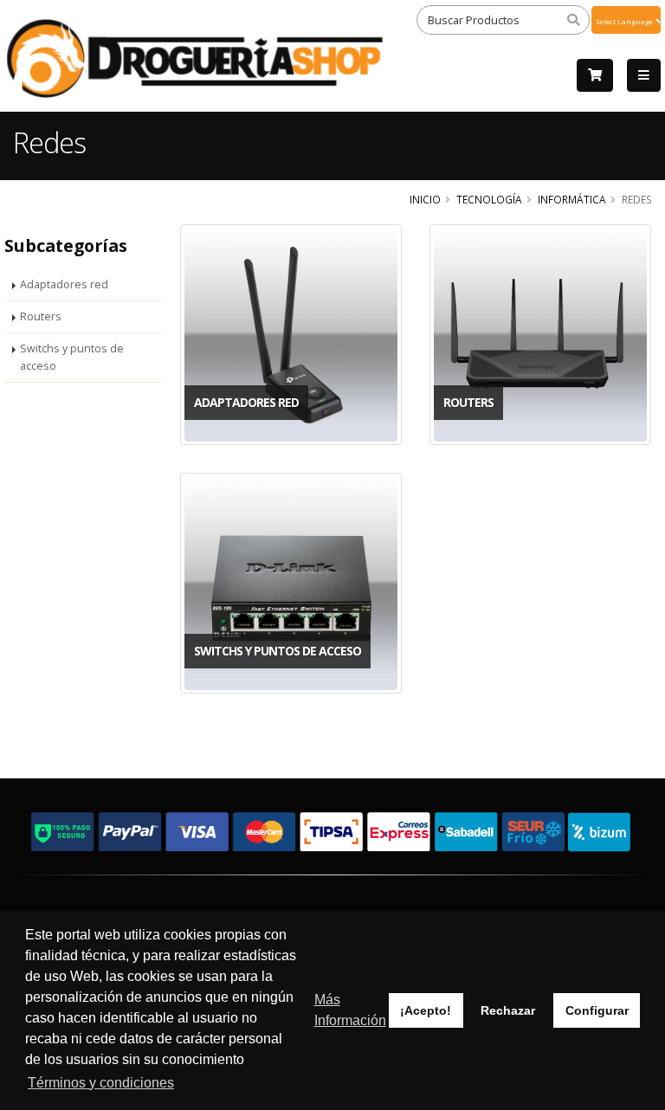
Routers (40, 316)
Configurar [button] (597, 1010)
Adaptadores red (64, 284)
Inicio (425, 199)
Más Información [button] (350, 1010)
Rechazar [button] (508, 1010)
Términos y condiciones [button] (101, 1082)
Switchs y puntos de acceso (72, 357)
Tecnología (489, 199)
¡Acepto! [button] (425, 1010)
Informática (572, 199)
